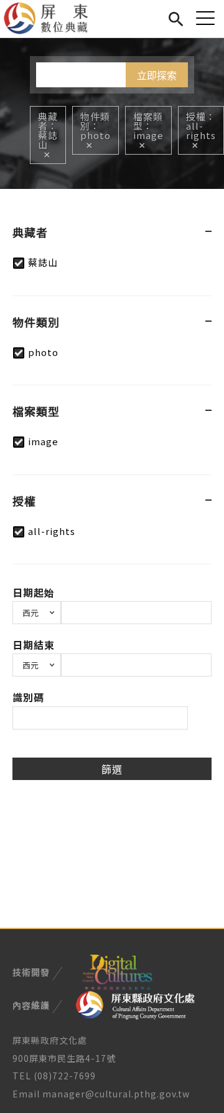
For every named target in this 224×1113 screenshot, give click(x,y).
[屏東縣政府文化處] (135, 1004)
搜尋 (176, 17)
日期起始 (33, 592)
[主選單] (205, 18)
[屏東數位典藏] (53, 18)
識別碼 (28, 697)
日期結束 (33, 644)
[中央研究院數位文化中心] (117, 971)
